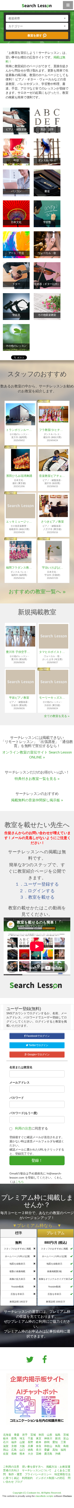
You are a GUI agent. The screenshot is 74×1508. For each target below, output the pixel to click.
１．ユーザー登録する (37, 884)
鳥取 (57, 1446)
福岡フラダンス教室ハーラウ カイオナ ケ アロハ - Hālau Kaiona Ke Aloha (19, 567)
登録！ (37, 1160)
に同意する (31, 1128)
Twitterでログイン (38, 1045)
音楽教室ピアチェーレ (52, 475)
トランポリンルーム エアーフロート (19, 429)
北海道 (7, 1434)
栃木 (5, 1438)
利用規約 (27, 1478)
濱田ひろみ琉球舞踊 (19, 475)
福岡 (63, 1449)
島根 (66, 1446)
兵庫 (30, 1446)
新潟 (57, 1438)
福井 (14, 1442)
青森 (16, 1434)
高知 (55, 1449)
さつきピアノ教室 (52, 521)
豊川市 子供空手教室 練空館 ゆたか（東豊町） (19, 652)
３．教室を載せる (37, 897)
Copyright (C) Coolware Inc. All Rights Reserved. (37, 1493)
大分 (30, 1453)
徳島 (30, 1449)
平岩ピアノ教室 (19, 697)
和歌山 (48, 1446)
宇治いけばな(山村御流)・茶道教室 (52, 567)
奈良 (38, 1446)
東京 (38, 1438)
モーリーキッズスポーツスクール (52, 697)
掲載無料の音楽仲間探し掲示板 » (37, 800)
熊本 (22, 1453)
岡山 (5, 1449)
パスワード (16, 1097)
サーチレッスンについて (36, 1470)
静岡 (47, 1442)
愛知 (55, 1442)
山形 (49, 1434)
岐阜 (38, 1442)
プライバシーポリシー (38, 1474)
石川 (5, 1442)
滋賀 (5, 1446)
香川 (38, 1449)
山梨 (22, 1442)
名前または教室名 (20, 1067)
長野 (30, 1442)
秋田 (41, 1434)
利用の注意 (23, 1128)
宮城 (33, 1434)
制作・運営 (15, 1474)
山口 (22, 1449)
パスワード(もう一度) (23, 1113)
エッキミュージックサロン (19, 521)
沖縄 (57, 1453)
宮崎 (38, 1453)
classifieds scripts (44, 1496)
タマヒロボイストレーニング (52, 652)
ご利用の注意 (11, 1466)
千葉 (30, 1438)
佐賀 (5, 1453)
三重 (63, 1442)
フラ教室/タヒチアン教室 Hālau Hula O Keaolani (52, 429)
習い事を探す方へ (32, 1466)
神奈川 (48, 1438)
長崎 (14, 1453)
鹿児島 (48, 1453)
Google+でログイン (38, 1054)
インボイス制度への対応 (50, 1478)
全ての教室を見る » (56, 716)
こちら (19, 1181)
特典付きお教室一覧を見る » (37, 779)
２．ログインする (37, 890)
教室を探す (35, 35)
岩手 (25, 1434)
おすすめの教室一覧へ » (37, 591)
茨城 (66, 1434)
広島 (14, 1449)
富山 (66, 1438)
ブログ (19, 1481)
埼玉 (22, 1438)
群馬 (14, 1438)
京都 (14, 1446)
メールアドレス (19, 1082)
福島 (57, 1434)
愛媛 (47, 1449)
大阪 (22, 1446)
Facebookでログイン (38, 1035)
